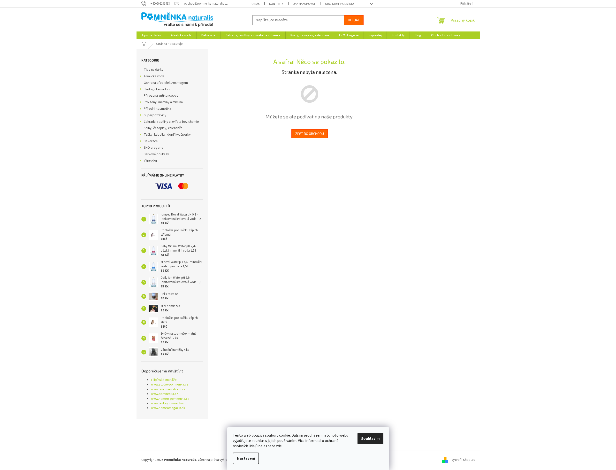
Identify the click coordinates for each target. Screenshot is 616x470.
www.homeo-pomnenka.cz (170, 399)
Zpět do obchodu (309, 133)
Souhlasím (370, 438)
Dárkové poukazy (156, 154)
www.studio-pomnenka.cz (169, 384)
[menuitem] (151, 35)
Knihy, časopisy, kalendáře (163, 128)
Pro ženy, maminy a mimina (163, 102)
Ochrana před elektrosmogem (166, 82)
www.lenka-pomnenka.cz (169, 403)
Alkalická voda (154, 76)
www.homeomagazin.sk (168, 408)
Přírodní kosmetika (157, 108)
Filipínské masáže (164, 380)
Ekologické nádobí (157, 89)
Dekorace (151, 141)
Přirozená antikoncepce (161, 95)
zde (279, 446)
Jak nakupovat (304, 4)
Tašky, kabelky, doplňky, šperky (167, 134)
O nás (255, 4)
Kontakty (276, 4)
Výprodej (150, 160)
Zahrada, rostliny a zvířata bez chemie (171, 121)
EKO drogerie (153, 147)
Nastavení (246, 458)
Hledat (354, 20)
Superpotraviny (155, 115)
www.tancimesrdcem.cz (168, 389)
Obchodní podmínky (340, 4)
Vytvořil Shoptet (463, 460)
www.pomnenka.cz (164, 394)
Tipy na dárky (153, 69)
